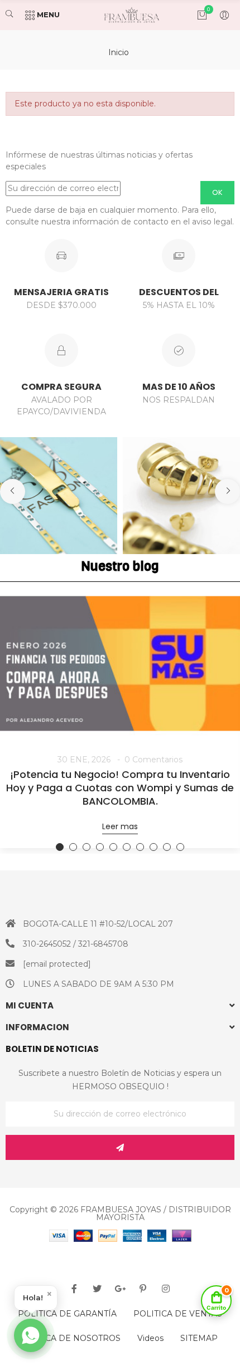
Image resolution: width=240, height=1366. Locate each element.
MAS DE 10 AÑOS (178, 386)
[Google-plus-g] (120, 1288)
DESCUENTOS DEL (179, 292)
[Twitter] (97, 1288)
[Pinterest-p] (142, 1288)
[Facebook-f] (74, 1288)
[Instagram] (165, 1288)
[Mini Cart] (196, 15)
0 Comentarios (153, 760)
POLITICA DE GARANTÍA (67, 1314)
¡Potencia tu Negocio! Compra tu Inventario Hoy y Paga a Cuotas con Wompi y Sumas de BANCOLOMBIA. (120, 788)
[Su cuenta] (219, 15)
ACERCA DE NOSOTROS (71, 1338)
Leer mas (120, 826)
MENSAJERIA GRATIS (61, 292)
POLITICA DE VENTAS (177, 1314)
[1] (120, 1147)
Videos (150, 1338)
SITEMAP (199, 1338)
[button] (12, 491)
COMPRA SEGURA (61, 386)
